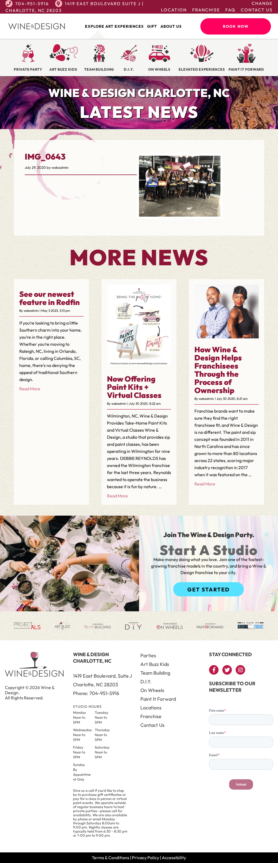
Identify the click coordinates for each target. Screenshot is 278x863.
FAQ (230, 10)
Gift (152, 26)
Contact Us (257, 10)
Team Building (155, 673)
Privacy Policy (145, 857)
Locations (151, 708)
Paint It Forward (158, 699)
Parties (148, 655)
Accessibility (174, 857)
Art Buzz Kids (154, 664)
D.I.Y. (145, 681)
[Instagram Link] (240, 669)
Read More (29, 388)
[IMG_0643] (179, 215)
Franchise (206, 10)
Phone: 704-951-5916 (96, 693)
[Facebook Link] (214, 669)
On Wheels (152, 690)
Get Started (208, 589)
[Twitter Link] (227, 669)
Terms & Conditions (110, 857)
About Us (171, 26)
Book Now (236, 26)
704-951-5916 (32, 3)
